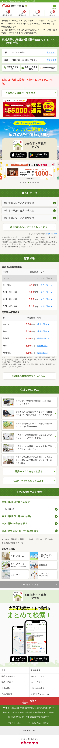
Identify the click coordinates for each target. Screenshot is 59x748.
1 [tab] (21, 182)
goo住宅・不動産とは (10, 708)
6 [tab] (33, 182)
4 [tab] (28, 182)
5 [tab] (30, 182)
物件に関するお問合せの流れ (13, 712)
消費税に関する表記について (39, 717)
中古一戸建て (36, 682)
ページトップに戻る (29, 584)
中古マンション (37, 676)
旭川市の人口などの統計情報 (19, 203)
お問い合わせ (36, 723)
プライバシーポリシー (15, 723)
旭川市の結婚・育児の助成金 (19, 210)
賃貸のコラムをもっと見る (29, 471)
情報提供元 (29, 712)
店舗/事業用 (6, 694)
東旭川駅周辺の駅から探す (16, 502)
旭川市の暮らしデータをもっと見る (28, 227)
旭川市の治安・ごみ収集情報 (19, 218)
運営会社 (46, 723)
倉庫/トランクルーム (40, 694)
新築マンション (8, 676)
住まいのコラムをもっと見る (29, 480)
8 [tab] (38, 182)
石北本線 (9, 509)
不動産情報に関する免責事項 (44, 712)
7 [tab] (35, 182)
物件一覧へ (45, 285)
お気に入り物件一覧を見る (22, 93)
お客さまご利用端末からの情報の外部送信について (37, 708)
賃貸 (3, 670)
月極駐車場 (35, 670)
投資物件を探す (37, 688)
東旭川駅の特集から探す (15, 523)
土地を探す (6, 688)
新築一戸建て (7, 682)
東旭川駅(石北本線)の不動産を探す (20, 530)
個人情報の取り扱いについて (18, 717)
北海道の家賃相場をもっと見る (28, 376)
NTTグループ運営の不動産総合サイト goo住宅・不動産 (18, 1)
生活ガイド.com (51, 234)
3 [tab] (25, 182)
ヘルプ (27, 723)
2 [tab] (23, 182)
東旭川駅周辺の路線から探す (17, 516)
